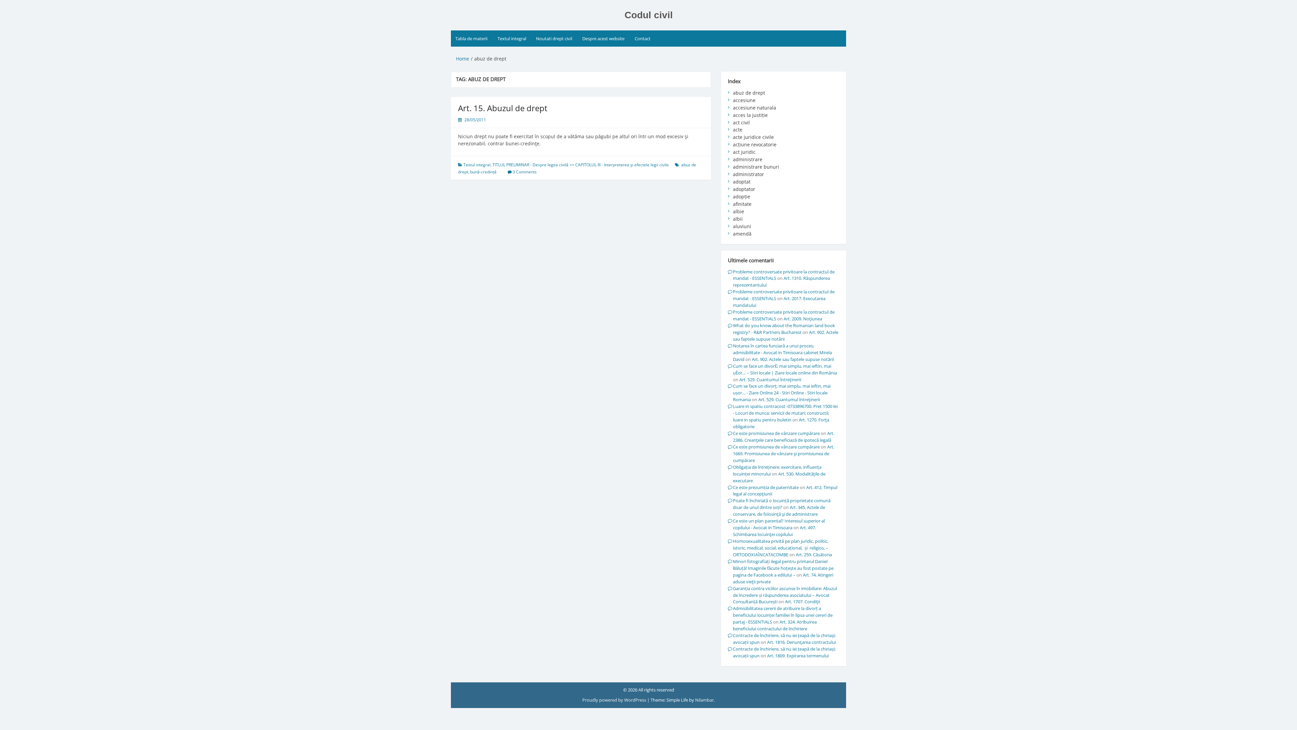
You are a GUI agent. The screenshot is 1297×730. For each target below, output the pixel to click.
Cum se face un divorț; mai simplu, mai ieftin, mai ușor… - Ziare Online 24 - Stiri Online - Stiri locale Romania (782, 393)
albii (738, 219)
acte (737, 129)
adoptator (744, 189)
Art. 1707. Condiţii (802, 602)
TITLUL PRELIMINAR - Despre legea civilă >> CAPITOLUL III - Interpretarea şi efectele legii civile (580, 165)
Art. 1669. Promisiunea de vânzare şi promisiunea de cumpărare (783, 453)
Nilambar (704, 700)
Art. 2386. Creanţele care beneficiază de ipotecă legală (783, 436)
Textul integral (512, 38)
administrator (748, 174)
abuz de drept (749, 93)
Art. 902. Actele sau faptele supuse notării (793, 359)
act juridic (744, 152)
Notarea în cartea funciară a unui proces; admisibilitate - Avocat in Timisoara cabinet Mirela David (782, 352)
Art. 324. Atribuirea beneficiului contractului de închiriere (775, 625)
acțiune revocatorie (755, 144)
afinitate (742, 204)
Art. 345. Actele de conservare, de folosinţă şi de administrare (779, 510)
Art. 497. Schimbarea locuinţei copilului (774, 531)
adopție (741, 196)
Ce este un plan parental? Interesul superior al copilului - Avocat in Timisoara (779, 524)
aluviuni (742, 226)
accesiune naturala (754, 107)
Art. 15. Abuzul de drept (503, 108)
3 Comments (525, 172)
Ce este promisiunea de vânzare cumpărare (776, 433)
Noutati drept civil (554, 38)
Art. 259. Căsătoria (814, 555)
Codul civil (649, 15)
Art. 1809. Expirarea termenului (798, 656)
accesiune (744, 100)
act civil (741, 122)
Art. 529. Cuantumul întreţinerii (770, 379)
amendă (742, 233)
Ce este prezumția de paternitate (766, 487)
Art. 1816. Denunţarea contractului (801, 642)
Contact (643, 38)
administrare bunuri (756, 167)
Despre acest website (603, 38)
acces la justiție (750, 115)
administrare (747, 159)
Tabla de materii (471, 38)
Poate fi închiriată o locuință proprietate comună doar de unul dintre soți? (782, 503)
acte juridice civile (753, 137)
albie (738, 211)
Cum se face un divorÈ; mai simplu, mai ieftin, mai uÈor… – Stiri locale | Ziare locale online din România (785, 369)
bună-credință (483, 172)
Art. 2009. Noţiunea (803, 319)
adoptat (742, 181)
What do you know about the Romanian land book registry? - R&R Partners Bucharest (784, 328)
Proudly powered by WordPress (614, 700)
